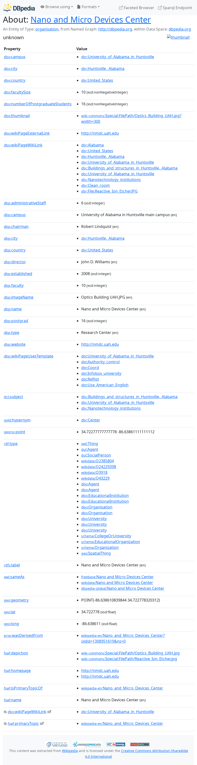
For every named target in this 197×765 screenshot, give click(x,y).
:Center (90, 420)
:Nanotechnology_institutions (111, 179)
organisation (47, 29)
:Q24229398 (98, 466)
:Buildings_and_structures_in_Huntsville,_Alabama (129, 168)
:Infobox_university (101, 373)
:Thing (89, 443)
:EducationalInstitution (105, 495)
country (14, 80)
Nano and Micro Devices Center (91, 19)
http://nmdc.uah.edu (100, 133)
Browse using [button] (57, 6)
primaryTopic (23, 723)
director (15, 261)
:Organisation (96, 507)
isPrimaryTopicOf (23, 688)
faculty (14, 285)
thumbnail (17, 115)
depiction (16, 653)
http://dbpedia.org (115, 29)
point (14, 431)
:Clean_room (95, 185)
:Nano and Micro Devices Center (117, 576)
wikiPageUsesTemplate (28, 356)
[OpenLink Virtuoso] (57, 743)
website (14, 344)
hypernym (17, 420)
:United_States (97, 80)
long (11, 623)
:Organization (100, 547)
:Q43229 (95, 478)
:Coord (90, 367)
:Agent (89, 449)
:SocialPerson (96, 455)
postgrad (16, 320)
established (18, 273)
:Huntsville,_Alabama (102, 68)
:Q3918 (94, 472)
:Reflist (90, 379)
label (12, 565)
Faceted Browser (138, 7)
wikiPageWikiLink (23, 145)
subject (13, 396)
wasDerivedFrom (23, 635)
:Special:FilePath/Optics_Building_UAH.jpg (130, 653)
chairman (16, 226)
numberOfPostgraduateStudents (38, 104)
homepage (17, 670)
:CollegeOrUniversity (106, 536)
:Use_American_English (105, 385)
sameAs (14, 576)
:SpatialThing (96, 553)
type (11, 332)
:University (94, 518)
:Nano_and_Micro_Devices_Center (122, 688)
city (10, 68)
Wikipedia (70, 750)
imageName (18, 297)
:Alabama (92, 145)
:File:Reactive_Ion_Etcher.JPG (109, 191)
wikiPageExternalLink (27, 133)
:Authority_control (100, 361)
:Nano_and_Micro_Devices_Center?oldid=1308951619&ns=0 (123, 638)
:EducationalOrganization (110, 541)
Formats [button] (89, 6)
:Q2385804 (97, 461)
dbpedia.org (180, 29)
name (13, 309)
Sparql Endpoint (177, 7)
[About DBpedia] (19, 7)
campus (14, 56)
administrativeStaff (25, 203)
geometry (16, 600)
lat (9, 612)
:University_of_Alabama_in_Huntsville (117, 56)
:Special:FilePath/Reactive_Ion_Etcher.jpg (129, 658)
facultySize (17, 92)
